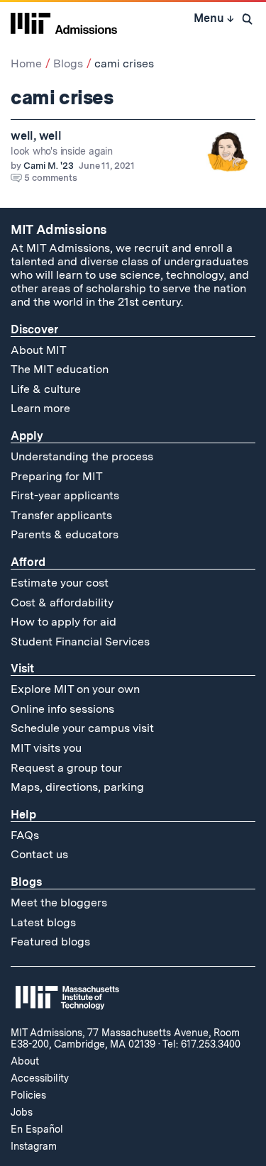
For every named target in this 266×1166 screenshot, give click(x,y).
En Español (37, 1129)
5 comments (50, 177)
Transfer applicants (61, 515)
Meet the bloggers (59, 902)
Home (26, 63)
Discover (34, 329)
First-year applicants (65, 495)
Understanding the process (82, 456)
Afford (28, 562)
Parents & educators (64, 534)
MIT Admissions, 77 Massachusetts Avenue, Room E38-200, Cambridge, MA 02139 (125, 1038)
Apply (27, 436)
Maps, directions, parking (77, 787)
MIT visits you (46, 748)
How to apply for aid (63, 621)
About (25, 1061)
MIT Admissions (59, 229)
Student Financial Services (80, 641)
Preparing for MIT (57, 476)
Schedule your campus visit (82, 728)
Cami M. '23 (48, 165)
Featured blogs (50, 941)
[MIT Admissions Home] (64, 22)
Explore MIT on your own (75, 689)
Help (23, 814)
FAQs (25, 835)
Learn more (40, 408)
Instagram (34, 1146)
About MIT (39, 350)
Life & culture (46, 389)
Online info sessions (62, 709)
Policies (28, 1095)
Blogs (68, 63)
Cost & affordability (62, 602)
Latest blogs (43, 922)
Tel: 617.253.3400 (201, 1044)
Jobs (22, 1112)
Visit (22, 668)
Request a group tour (66, 767)
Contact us (39, 854)
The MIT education (60, 369)
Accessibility (40, 1078)
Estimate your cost (60, 582)
